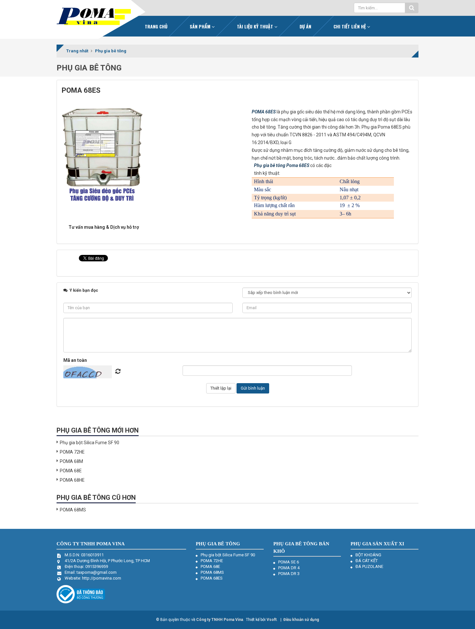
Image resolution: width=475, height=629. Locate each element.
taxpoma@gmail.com (97, 572)
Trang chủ (156, 26)
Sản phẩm (201, 26)
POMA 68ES (264, 111)
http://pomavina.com (101, 578)
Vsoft (272, 619)
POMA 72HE (72, 452)
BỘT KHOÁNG (368, 554)
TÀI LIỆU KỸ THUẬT (255, 26)
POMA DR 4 (289, 567)
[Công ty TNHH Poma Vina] (94, 16)
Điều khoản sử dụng (301, 619)
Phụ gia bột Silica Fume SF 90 (89, 442)
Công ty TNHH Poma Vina (219, 619)
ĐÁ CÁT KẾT (366, 560)
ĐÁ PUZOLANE (369, 566)
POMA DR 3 (289, 573)
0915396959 (96, 566)
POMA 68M (71, 461)
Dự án (305, 26)
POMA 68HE (72, 480)
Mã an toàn (75, 360)
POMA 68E (71, 470)
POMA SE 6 (288, 562)
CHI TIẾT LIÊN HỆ (350, 26)
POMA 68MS (73, 509)
